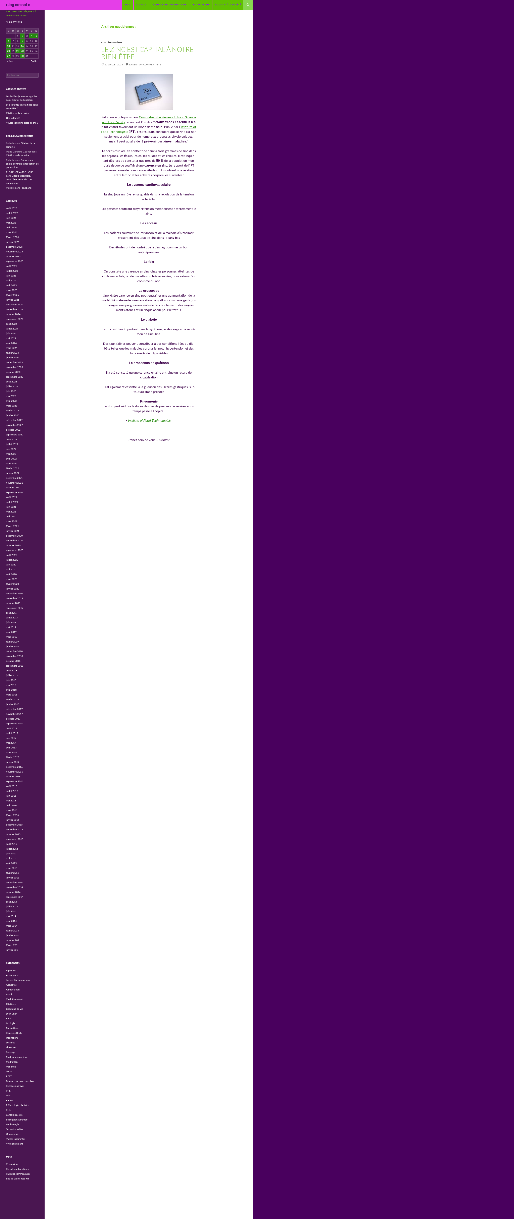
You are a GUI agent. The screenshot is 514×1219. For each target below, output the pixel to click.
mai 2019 (11, 627)
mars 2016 (11, 810)
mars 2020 (11, 579)
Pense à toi (26, 188)
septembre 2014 (14, 897)
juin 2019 (11, 622)
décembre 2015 (14, 825)
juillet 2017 (12, 733)
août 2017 (11, 728)
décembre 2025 (14, 247)
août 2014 (11, 902)
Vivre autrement (14, 1144)
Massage (10, 1052)
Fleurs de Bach (14, 1033)
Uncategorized (13, 1134)
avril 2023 (11, 401)
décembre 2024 (14, 304)
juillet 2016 (12, 791)
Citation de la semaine (17, 113)
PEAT (9, 1076)
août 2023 (11, 381)
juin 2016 (11, 796)
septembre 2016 (14, 781)
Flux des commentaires (18, 1174)
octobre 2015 (13, 834)
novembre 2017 (14, 714)
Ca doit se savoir (14, 999)
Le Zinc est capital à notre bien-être (147, 53)
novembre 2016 (14, 772)
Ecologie (10, 1023)
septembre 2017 (14, 723)
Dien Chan (11, 1014)
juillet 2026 (12, 213)
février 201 (11, 945)
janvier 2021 (12, 531)
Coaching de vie (14, 1009)
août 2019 (11, 613)
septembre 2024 (14, 319)
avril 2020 (11, 574)
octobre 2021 (13, 487)
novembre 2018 (14, 656)
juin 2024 (11, 333)
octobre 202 (12, 940)
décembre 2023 (14, 362)
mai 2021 (11, 511)
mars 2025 (11, 290)
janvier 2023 (12, 415)
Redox (9, 1100)
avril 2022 (11, 459)
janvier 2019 (12, 646)
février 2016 (12, 815)
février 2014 (12, 930)
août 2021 (11, 497)
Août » (34, 61)
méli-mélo (11, 1066)
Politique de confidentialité (169, 5)
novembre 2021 (14, 483)
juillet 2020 (12, 560)
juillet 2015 (12, 849)
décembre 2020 (14, 536)
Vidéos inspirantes (15, 1139)
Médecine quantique (17, 1057)
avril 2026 (11, 227)
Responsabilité (200, 5)
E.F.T (8, 1018)
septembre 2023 (14, 377)
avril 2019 (11, 632)
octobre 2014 (13, 892)
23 (22, 51)
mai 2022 (11, 454)
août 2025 (11, 266)
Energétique (12, 1028)
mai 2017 (11, 743)
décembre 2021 (14, 478)
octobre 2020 (13, 545)
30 (22, 56)
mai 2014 (11, 916)
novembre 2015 (14, 829)
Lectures (10, 1042)
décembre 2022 (14, 420)
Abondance (12, 975)
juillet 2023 (12, 386)
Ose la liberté (13, 118)
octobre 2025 (13, 256)
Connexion (12, 1164)
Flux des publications (17, 1169)
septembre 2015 (14, 839)
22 (17, 51)
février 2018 (12, 699)
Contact (141, 5)
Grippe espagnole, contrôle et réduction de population (22, 164)
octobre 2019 (13, 603)
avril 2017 (11, 747)
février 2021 (12, 526)
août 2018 (11, 670)
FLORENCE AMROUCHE (19, 172)
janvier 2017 (12, 762)
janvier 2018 (12, 704)
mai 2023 (11, 396)
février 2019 (12, 642)
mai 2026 (11, 223)
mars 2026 (11, 232)
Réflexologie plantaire (17, 1105)
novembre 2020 (14, 540)
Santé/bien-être (111, 42)
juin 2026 (11, 218)
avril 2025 (11, 285)
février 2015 (12, 873)
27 (8, 56)
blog (128, 5)
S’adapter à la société (228, 5)
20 (8, 51)
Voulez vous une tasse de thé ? (22, 123)
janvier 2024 (12, 357)
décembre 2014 (14, 882)
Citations (10, 1004)
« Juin (10, 61)
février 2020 (12, 584)
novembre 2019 (14, 598)
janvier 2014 (12, 935)
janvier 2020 (12, 589)
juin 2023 (11, 391)
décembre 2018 (14, 651)
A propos (11, 970)
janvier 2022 (12, 473)
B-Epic (9, 994)
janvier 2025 (12, 300)
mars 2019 (11, 637)
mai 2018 (11, 685)
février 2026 (12, 237)
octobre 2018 (13, 661)
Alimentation (13, 989)
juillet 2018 (12, 675)
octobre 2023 (13, 372)
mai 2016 (11, 800)
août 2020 (11, 555)
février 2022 (12, 468)
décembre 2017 (14, 709)
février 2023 (12, 410)
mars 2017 (11, 752)
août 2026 (11, 208)
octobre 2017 (13, 719)
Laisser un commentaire (145, 64)
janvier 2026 (12, 242)
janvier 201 (12, 950)
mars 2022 (11, 463)
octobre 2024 (13, 314)
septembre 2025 (14, 261)
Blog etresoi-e (18, 5)
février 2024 (12, 353)
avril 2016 (11, 805)
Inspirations (12, 1038)
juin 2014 (11, 911)
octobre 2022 (13, 430)
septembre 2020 (14, 550)
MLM (9, 1071)
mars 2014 (11, 926)
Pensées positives (15, 1086)
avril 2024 (11, 343)
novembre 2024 (14, 309)
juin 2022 (11, 449)
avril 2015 (11, 863)
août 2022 (11, 439)
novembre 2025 (14, 251)
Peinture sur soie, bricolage (20, 1081)
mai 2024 (11, 338)
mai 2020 (11, 569)
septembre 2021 (14, 492)
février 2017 (12, 757)
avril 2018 (11, 690)
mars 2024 (11, 348)
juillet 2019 (12, 617)
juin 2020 (11, 564)
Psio (8, 1095)
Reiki (8, 1110)
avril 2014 (11, 921)
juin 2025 (11, 276)
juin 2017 (11, 738)
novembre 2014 (14, 887)
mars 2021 (11, 521)
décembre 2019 (14, 593)
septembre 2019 (14, 608)
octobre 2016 (13, 776)
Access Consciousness (18, 980)
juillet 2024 (12, 328)
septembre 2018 (14, 666)
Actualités (11, 985)
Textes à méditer (14, 1129)
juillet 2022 (12, 444)
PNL (8, 1091)
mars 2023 (11, 406)
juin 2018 (11, 680)
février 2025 (12, 295)
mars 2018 (11, 694)
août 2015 (11, 844)
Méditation (12, 1062)
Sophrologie (12, 1124)
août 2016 (11, 786)
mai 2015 (11, 858)
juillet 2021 (12, 502)
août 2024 (11, 324)
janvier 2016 (12, 820)
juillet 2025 (12, 271)
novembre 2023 (14, 367)
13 (8, 46)
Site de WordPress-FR (17, 1178)
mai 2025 (11, 280)
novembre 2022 (14, 425)
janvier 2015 (12, 877)
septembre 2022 (14, 434)
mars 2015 (11, 868)
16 (22, 46)
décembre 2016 (14, 767)
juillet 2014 (12, 906)
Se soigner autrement (17, 1119)
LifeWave (10, 1047)
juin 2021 (11, 507)
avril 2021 (11, 516)
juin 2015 (11, 853)
